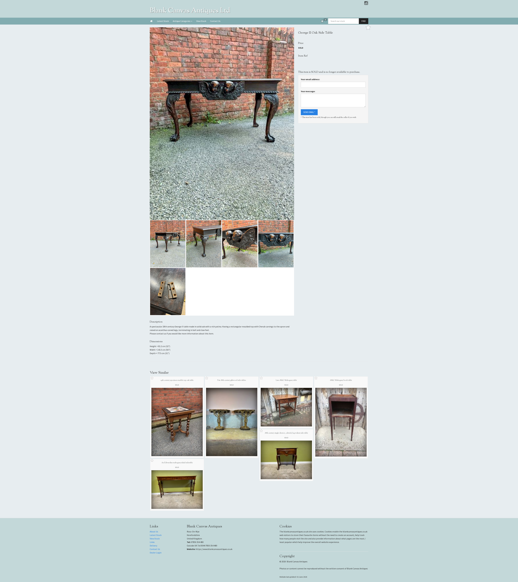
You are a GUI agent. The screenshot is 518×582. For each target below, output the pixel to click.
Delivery (153, 545)
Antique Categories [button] (182, 21)
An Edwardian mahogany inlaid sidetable (177, 463)
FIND (363, 21)
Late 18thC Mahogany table (286, 380)
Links (152, 542)
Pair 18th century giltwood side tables (231, 380)
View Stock (201, 21)
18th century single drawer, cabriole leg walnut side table (286, 433)
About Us (154, 531)
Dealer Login (155, 552)
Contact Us (215, 21)
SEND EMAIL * (309, 112)
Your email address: (310, 79)
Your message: (308, 91)
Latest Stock (163, 21)
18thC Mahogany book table (341, 380)
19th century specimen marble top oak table (177, 380)
